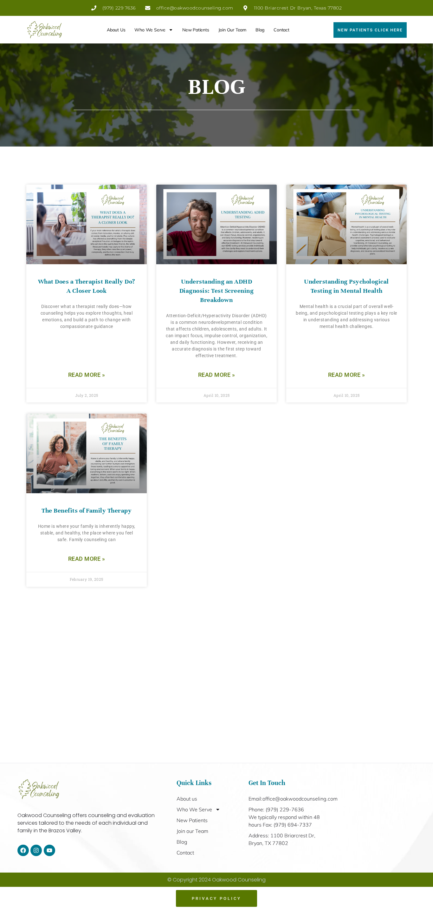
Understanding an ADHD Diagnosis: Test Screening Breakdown (216, 291)
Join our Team (232, 30)
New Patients (195, 30)
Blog (259, 30)
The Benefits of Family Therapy (87, 510)
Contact (281, 30)
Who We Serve (149, 30)
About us (116, 30)
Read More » (86, 374)
